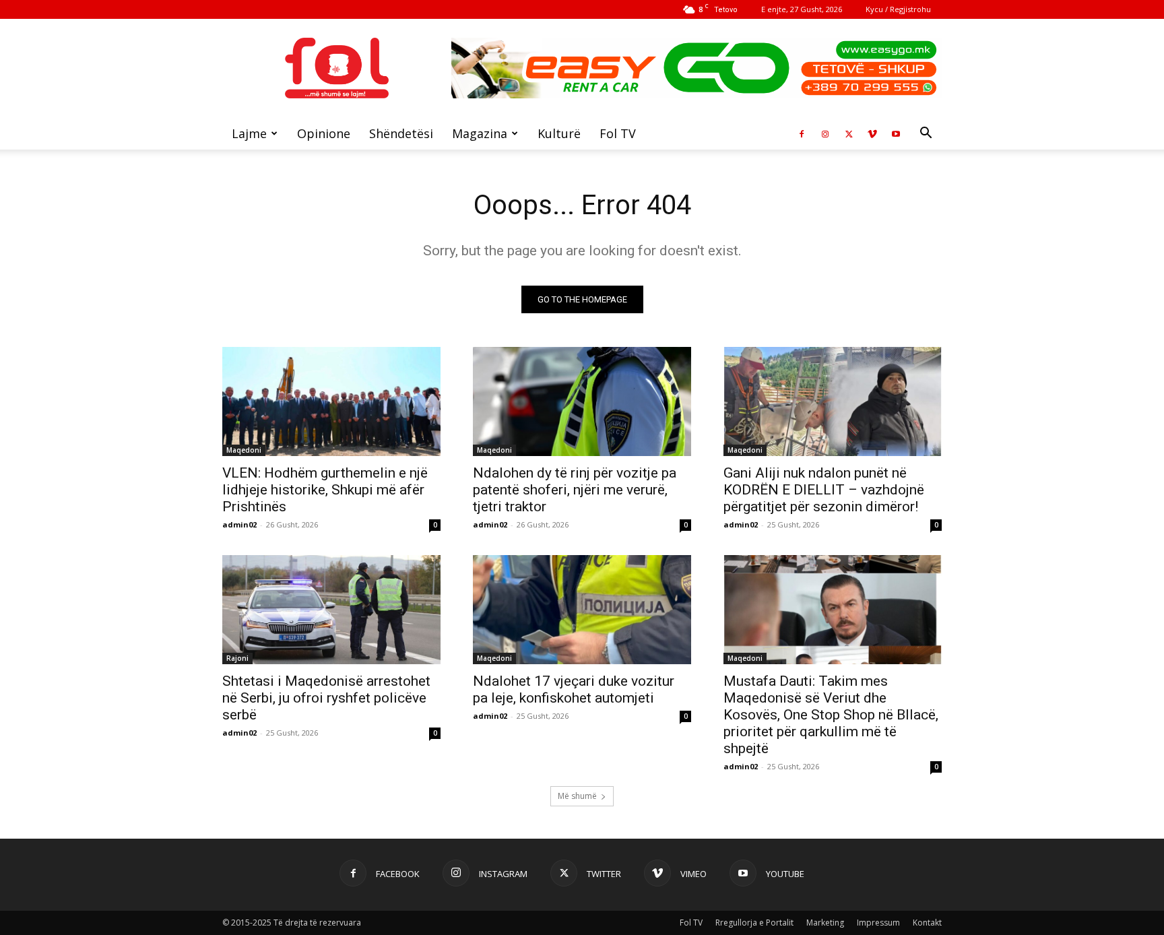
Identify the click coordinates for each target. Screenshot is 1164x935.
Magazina (479, 133)
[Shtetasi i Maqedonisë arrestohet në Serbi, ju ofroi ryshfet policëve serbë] (331, 609)
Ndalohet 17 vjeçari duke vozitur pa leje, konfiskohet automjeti (573, 689)
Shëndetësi (401, 133)
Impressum (878, 922)
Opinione (323, 133)
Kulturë (559, 133)
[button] (925, 134)
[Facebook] (801, 133)
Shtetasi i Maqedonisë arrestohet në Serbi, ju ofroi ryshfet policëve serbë (326, 698)
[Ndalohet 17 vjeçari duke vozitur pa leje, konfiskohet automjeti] (582, 609)
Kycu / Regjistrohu (898, 9)
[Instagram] (825, 133)
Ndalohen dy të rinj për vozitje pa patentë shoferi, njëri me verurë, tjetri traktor (574, 490)
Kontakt (927, 922)
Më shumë (577, 796)
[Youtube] (896, 133)
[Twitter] (849, 133)
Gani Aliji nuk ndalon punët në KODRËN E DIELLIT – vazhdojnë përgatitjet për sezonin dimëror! (823, 490)
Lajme (249, 133)
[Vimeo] (872, 133)
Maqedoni (243, 450)
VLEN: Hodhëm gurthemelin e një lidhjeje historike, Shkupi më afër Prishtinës (325, 490)
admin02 (239, 524)
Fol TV (618, 133)
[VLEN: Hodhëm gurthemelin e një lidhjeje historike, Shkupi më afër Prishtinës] (331, 401)
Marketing (825, 922)
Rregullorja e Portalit (754, 922)
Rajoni (237, 658)
